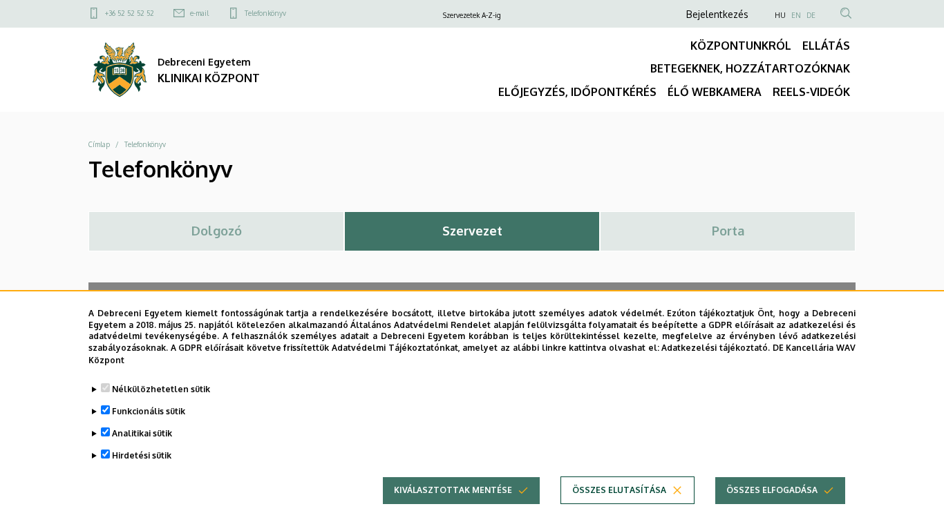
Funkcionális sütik (148, 411)
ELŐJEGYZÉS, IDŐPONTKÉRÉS (577, 92)
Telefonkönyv (265, 13)
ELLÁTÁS (826, 45)
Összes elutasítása (619, 490)
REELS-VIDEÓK (811, 92)
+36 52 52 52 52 (129, 13)
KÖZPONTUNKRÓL (740, 45)
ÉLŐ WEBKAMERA (715, 92)
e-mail (199, 13)
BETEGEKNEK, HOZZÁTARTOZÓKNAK (750, 68)
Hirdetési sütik (141, 455)
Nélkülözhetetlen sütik (161, 389)
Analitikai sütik (142, 433)
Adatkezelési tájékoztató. (715, 347)
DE (810, 15)
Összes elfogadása (772, 490)
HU (780, 15)
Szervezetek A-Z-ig (472, 15)
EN (796, 15)
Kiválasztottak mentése (453, 490)
